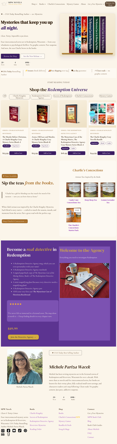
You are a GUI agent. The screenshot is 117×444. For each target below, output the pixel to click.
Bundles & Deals (65, 425)
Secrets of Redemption (39, 417)
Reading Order (36, 429)
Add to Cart (18, 153)
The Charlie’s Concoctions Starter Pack (73, 228)
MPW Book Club (94, 417)
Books (61, 413)
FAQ (89, 433)
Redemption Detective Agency (42, 421)
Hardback (7, 146)
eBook (102, 143)
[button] (110, 4)
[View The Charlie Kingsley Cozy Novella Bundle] (102, 114)
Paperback (16, 146)
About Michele (93, 429)
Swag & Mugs (64, 429)
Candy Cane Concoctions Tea (73, 201)
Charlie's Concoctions (69, 417)
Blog (89, 421)
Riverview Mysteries (38, 425)
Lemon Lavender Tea (108, 201)
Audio (73, 148)
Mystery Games (65, 421)
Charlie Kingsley (36, 413)
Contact (91, 437)
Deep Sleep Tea (91, 200)
